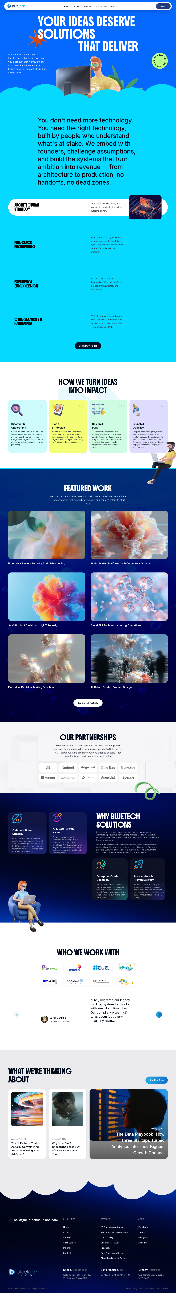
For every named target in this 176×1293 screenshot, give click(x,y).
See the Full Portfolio (88, 703)
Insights (114, 6)
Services (87, 6)
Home (67, 6)
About (76, 6)
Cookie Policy (162, 1288)
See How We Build (88, 345)
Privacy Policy (131, 1288)
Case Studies (101, 6)
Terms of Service (146, 1288)
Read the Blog (157, 1080)
